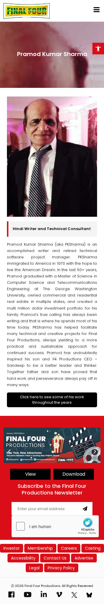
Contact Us (55, 558)
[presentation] (9, 451)
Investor (11, 548)
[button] (98, 48)
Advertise (84, 558)
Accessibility (23, 558)
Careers (69, 548)
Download (73, 474)
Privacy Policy (61, 568)
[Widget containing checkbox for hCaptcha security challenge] (55, 526)
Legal (34, 568)
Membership (40, 548)
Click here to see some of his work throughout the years (52, 399)
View (30, 474)
